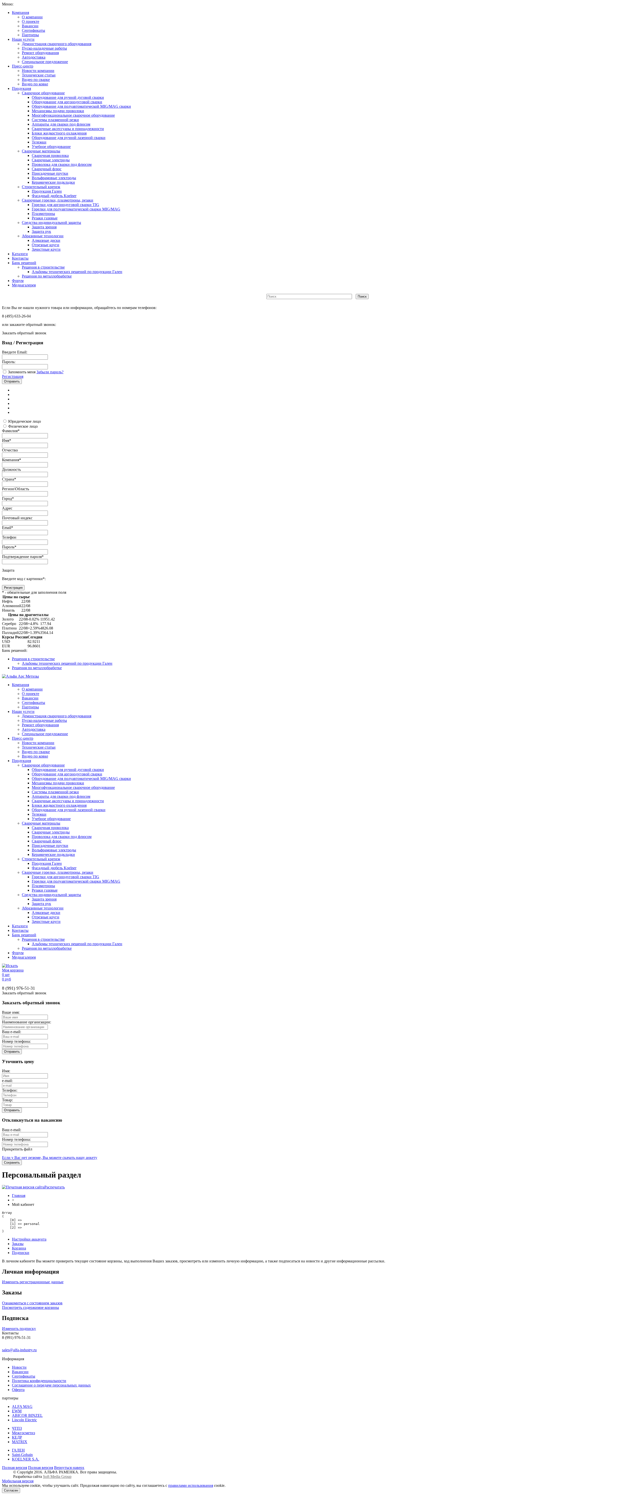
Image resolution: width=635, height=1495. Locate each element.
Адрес (7, 508)
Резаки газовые (45, 218)
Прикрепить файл (17, 1149)
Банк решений (24, 263)
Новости (19, 1367)
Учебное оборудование (51, 146)
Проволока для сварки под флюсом (62, 164)
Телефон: (9, 1090)
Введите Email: (14, 352)
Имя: (6, 1071)
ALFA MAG (22, 1406)
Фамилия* (11, 431)
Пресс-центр (22, 66)
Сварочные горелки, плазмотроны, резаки (57, 200)
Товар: (7, 1100)
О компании (32, 17)
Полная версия (14, 1467)
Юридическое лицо (24, 421)
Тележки (39, 142)
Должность (11, 469)
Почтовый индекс (17, 518)
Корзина (19, 1248)
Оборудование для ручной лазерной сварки (68, 138)
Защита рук (41, 231)
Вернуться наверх (69, 1467)
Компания (20, 12)
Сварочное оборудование (43, 93)
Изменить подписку (19, 1328)
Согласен (11, 1490)
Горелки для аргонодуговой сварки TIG (65, 205)
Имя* (6, 440)
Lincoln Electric (24, 1420)
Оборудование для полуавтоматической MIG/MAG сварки (81, 106)
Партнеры (30, 35)
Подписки (20, 1253)
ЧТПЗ (17, 1428)
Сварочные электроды (51, 160)
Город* (8, 498)
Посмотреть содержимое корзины (30, 1307)
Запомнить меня (21, 372)
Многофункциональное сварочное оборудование (73, 115)
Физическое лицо (23, 426)
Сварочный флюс (47, 169)
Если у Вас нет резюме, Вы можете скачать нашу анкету (49, 1157)
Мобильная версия (17, 1481)
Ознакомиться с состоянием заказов (32, 1303)
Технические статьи (39, 75)
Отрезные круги (45, 245)
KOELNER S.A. (25, 1459)
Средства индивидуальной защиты (51, 222)
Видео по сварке (36, 79)
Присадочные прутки (50, 173)
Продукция (21, 88)
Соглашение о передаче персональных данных (51, 1385)
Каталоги (20, 254)
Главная (18, 1195)
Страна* (9, 479)
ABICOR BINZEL (27, 1415)
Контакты (20, 258)
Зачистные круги (46, 249)
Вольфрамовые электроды (54, 178)
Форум (18, 280)
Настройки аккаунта (29, 1239)
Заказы (18, 1244)
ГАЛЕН (18, 1450)
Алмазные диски (46, 240)
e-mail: (7, 1080)
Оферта (18, 1390)
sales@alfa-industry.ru (19, 1350)
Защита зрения (44, 227)
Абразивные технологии (43, 236)
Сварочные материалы (41, 151)
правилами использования (190, 1485)
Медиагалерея (24, 285)
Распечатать (54, 1187)
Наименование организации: (26, 1022)
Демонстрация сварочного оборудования (56, 44)
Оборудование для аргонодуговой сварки (67, 102)
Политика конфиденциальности (39, 1381)
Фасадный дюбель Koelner (54, 196)
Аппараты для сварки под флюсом (61, 124)
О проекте (30, 21)
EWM (17, 1411)
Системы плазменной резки (55, 120)
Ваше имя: (11, 1012)
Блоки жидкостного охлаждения (59, 133)
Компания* (11, 460)
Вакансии (30, 26)
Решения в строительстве (43, 267)
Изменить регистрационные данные (33, 1282)
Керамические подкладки (53, 182)
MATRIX (19, 1442)
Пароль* (9, 547)
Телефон (9, 537)
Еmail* (7, 527)
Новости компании (38, 71)
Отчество (10, 450)
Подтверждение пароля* (23, 557)
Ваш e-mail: (11, 1032)
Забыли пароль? (50, 372)
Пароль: (8, 362)
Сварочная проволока (50, 155)
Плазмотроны (43, 213)
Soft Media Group (57, 1476)
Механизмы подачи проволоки (58, 111)
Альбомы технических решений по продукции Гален (77, 272)
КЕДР (17, 1437)
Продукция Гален (47, 191)
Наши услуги (23, 39)
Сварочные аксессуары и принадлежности (68, 129)
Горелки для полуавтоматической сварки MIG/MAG (76, 209)
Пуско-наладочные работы (44, 48)
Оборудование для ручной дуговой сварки (68, 97)
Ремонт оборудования (40, 53)
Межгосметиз (23, 1433)
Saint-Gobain (22, 1455)
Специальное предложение (45, 62)
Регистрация (12, 376)
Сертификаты (33, 30)
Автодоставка (33, 57)
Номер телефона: (16, 1041)
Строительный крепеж (41, 187)
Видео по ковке (35, 84)
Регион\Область (15, 489)
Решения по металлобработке (47, 276)
